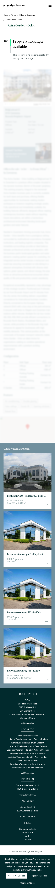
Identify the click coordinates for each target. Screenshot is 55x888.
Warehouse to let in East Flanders (27, 767)
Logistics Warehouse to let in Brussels (27, 753)
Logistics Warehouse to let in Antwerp (27, 763)
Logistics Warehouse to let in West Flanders (28, 756)
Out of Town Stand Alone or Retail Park (27, 714)
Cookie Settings (27, 882)
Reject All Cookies (39, 875)
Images (35, 104)
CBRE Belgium (35, 851)
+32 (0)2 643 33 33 (27, 794)
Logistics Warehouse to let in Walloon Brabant (28, 749)
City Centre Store (27, 710)
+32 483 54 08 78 (12, 156)
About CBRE (27, 832)
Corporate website (27, 828)
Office (27, 700)
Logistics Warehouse (27, 703)
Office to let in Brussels (27, 735)
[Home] (14, 5)
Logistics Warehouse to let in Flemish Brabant (27, 739)
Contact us (43, 161)
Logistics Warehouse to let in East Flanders (27, 746)
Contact (27, 839)
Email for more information (16, 153)
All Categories (27, 723)
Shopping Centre (27, 717)
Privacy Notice (35, 869)
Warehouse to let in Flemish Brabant (27, 742)
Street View (46, 104)
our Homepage (26, 58)
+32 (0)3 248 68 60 (27, 816)
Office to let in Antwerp (27, 760)
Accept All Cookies (16, 875)
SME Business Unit (27, 707)
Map (40, 104)
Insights (27, 836)
